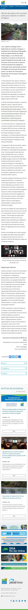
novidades (11, 6)
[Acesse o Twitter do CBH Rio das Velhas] (22, 601)
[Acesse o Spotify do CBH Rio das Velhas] (25, 601)
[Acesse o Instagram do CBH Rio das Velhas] (17, 601)
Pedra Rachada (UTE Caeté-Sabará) (11, 109)
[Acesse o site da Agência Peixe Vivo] (16, 581)
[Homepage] (1, 6)
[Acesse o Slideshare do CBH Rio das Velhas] (20, 601)
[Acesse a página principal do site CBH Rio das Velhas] (4, 581)
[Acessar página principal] (3, 2)
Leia (14, 431)
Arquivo (4, 373)
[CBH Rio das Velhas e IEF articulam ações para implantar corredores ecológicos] (14, 31)
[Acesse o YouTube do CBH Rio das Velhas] (14, 601)
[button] (22, 2)
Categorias (5, 368)
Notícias (5, 6)
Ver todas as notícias (20, 391)
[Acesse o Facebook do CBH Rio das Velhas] (11, 601)
